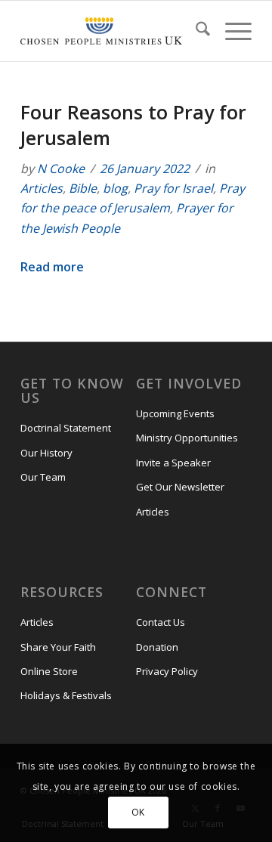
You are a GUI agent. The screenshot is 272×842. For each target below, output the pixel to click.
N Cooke (61, 168)
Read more (52, 266)
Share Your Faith (58, 647)
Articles (41, 188)
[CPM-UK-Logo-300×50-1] (101, 31)
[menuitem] (195, 31)
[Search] (195, 31)
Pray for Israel (173, 188)
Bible (83, 188)
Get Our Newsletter (180, 487)
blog (115, 188)
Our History (46, 453)
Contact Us (160, 622)
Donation (157, 647)
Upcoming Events (175, 413)
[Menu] (231, 31)
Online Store (49, 671)
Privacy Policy (167, 671)
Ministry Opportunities (187, 437)
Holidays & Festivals (66, 695)
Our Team (43, 477)
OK (138, 812)
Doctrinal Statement (65, 428)
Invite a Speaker (173, 462)
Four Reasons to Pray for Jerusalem (133, 124)
